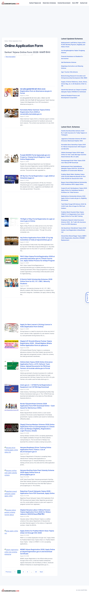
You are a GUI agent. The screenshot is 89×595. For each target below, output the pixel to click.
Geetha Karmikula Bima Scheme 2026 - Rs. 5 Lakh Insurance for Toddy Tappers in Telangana (74, 133)
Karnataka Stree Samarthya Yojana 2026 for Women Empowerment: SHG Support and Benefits (73, 146)
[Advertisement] (44, 20)
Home (6, 41)
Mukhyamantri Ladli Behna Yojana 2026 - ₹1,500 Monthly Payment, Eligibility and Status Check (73, 44)
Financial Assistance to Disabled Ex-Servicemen (72, 57)
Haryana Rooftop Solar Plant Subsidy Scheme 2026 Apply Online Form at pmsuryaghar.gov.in (37, 472)
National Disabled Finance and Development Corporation (70, 96)
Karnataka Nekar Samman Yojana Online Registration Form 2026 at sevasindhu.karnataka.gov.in (35, 112)
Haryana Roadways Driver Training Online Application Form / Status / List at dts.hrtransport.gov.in (35, 450)
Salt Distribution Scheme (68, 62)
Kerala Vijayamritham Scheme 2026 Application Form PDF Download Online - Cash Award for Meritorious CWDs (37, 406)
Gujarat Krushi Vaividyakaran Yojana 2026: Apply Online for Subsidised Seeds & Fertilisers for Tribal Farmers (74, 190)
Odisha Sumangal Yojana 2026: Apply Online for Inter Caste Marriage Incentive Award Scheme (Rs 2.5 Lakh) (73, 154)
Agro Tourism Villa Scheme (69, 72)
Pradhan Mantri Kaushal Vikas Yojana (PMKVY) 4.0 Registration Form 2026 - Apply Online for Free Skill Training (73, 214)
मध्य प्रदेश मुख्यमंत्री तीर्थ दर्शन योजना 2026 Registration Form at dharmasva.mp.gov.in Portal (36, 91)
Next (41, 572)
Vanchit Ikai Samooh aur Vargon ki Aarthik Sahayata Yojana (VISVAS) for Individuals (74, 90)
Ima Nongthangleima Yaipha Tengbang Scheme (73, 51)
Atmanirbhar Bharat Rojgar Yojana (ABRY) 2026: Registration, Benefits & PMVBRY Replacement (73, 238)
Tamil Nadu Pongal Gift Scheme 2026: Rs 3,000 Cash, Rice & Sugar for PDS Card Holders (73, 206)
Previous (8, 572)
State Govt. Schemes (49, 3)
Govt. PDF (75, 3)
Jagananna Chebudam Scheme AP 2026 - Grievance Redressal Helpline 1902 (74, 139)
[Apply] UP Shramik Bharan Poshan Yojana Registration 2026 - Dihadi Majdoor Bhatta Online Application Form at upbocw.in (36, 343)
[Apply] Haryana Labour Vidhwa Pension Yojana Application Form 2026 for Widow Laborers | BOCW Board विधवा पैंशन (35, 512)
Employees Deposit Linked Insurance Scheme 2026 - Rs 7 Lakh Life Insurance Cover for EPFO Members (73, 222)
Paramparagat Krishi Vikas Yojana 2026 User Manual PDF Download (73, 161)
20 (36, 572)
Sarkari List (83, 3)
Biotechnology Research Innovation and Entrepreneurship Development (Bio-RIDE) (74, 77)
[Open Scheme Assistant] (87, 297)
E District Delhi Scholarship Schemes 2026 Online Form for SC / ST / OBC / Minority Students (36, 281)
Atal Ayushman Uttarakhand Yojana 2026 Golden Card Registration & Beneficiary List (73, 230)
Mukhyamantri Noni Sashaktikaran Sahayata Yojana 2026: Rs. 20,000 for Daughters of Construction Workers (72, 168)
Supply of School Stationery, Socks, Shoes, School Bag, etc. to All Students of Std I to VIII (74, 84)
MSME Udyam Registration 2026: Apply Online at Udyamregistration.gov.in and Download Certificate (37, 552)
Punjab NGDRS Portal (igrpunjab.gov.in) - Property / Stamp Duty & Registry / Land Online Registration (35, 157)
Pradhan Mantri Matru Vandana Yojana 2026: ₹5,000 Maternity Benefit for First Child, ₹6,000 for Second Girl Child (73, 176)
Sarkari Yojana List (35, 3)
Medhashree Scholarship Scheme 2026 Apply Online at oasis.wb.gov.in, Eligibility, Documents (74, 198)
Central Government (64, 3)
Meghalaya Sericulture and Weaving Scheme (72, 67)
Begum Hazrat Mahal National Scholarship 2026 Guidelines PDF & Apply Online (74, 183)
